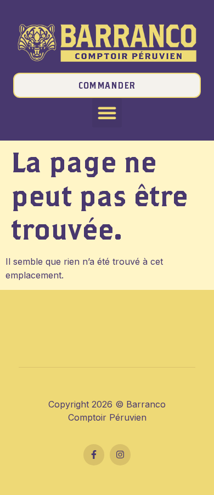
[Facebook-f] (93, 454)
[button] (107, 112)
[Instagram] (120, 454)
